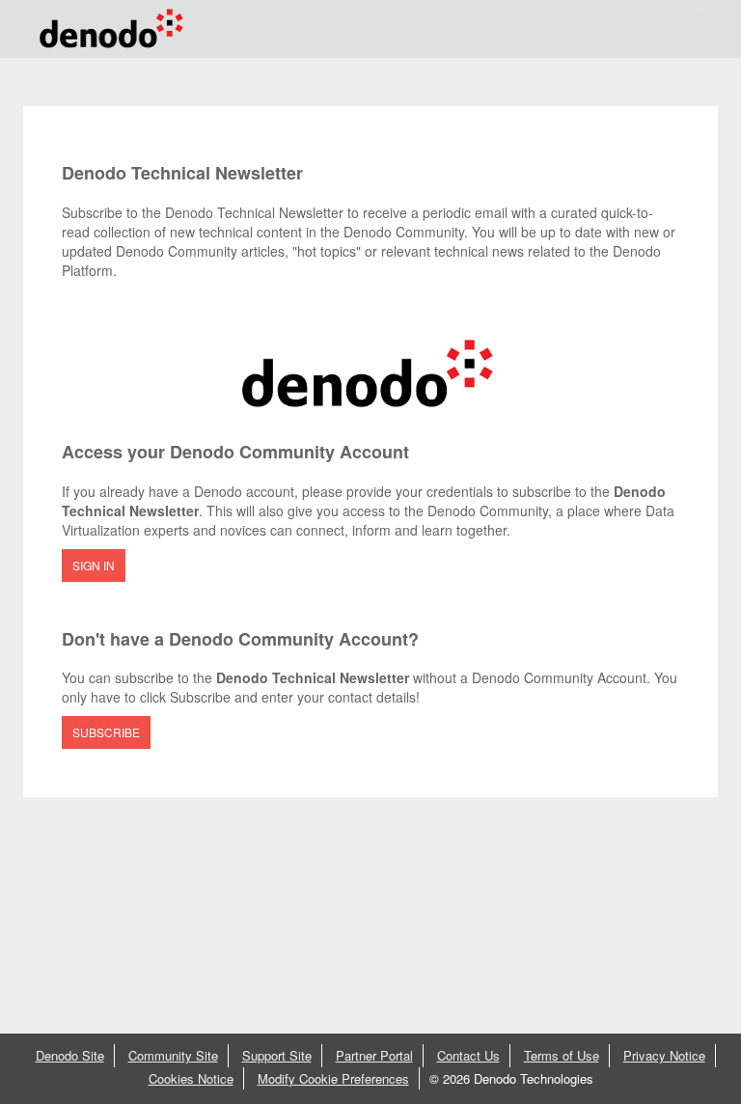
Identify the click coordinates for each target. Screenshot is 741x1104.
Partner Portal (374, 1055)
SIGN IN (93, 565)
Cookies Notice (191, 1078)
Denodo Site (70, 1055)
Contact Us (468, 1055)
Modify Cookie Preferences (333, 1078)
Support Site (277, 1055)
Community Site (173, 1055)
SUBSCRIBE (106, 732)
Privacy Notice (664, 1055)
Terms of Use (561, 1055)
